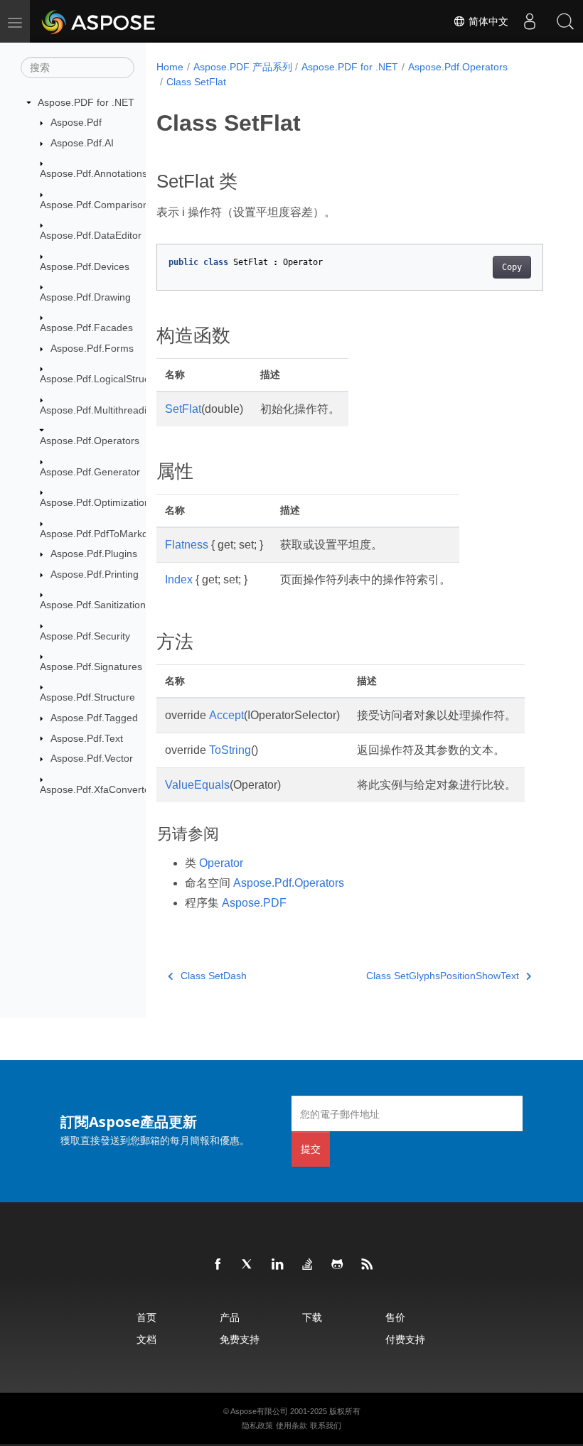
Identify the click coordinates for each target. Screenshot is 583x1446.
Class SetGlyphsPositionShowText (442, 975)
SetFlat (183, 409)
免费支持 (240, 1339)
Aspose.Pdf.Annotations (93, 173)
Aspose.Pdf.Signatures (91, 666)
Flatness (186, 545)
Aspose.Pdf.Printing (94, 574)
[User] (529, 21)
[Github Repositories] (337, 1265)
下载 (312, 1317)
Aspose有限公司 (259, 1411)
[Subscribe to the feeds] (367, 1265)
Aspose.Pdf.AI (82, 143)
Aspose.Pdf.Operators (89, 440)
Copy (512, 267)
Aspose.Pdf (76, 122)
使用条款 (291, 1425)
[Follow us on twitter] (248, 1265)
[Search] (565, 21)
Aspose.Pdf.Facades (86, 327)
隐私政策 (257, 1425)
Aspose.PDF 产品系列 (242, 66)
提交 (311, 1148)
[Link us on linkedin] (278, 1265)
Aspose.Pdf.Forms (92, 348)
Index (179, 579)
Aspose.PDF (254, 903)
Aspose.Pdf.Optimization (95, 502)
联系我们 (325, 1425)
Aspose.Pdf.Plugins (93, 553)
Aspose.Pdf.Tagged (94, 717)
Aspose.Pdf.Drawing (85, 297)
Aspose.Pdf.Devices (84, 266)
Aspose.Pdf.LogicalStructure (103, 378)
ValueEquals (197, 785)
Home (169, 66)
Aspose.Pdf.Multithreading (99, 410)
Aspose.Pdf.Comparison (94, 204)
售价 (395, 1317)
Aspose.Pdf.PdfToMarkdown (103, 533)
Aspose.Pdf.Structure (87, 697)
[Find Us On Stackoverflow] (308, 1265)
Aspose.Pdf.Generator (90, 471)
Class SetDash (214, 975)
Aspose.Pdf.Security (85, 636)
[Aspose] (99, 21)
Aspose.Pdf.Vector (91, 758)
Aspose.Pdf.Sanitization (93, 604)
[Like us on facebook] (218, 1265)
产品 (230, 1317)
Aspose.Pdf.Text (86, 738)
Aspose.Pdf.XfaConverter (97, 789)
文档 (146, 1339)
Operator (221, 863)
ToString (230, 750)
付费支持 (405, 1339)
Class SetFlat (196, 81)
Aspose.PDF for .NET (86, 102)
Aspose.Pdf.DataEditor (90, 235)
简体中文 (487, 21)
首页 (146, 1317)
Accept (226, 715)
